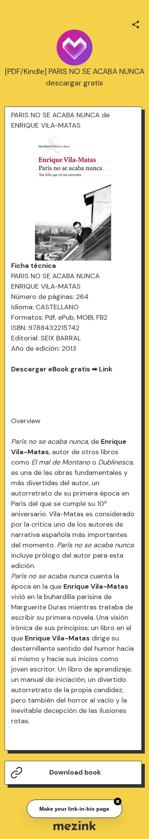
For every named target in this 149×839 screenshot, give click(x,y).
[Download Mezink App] (74, 825)
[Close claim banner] (117, 802)
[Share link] (135, 23)
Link (105, 369)
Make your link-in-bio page (75, 809)
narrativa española (40, 534)
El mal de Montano (60, 462)
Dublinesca (115, 462)
